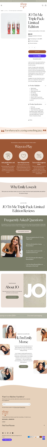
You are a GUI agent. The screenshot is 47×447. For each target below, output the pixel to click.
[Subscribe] (29, 404)
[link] (2, 131)
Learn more (23, 366)
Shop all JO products (12, 297)
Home (2, 10)
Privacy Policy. (22, 407)
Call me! (3, 421)
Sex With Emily (8, 435)
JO (34, 107)
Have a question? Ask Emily (23, 231)
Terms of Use (16, 407)
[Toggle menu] (1, 5)
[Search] (42, 5)
